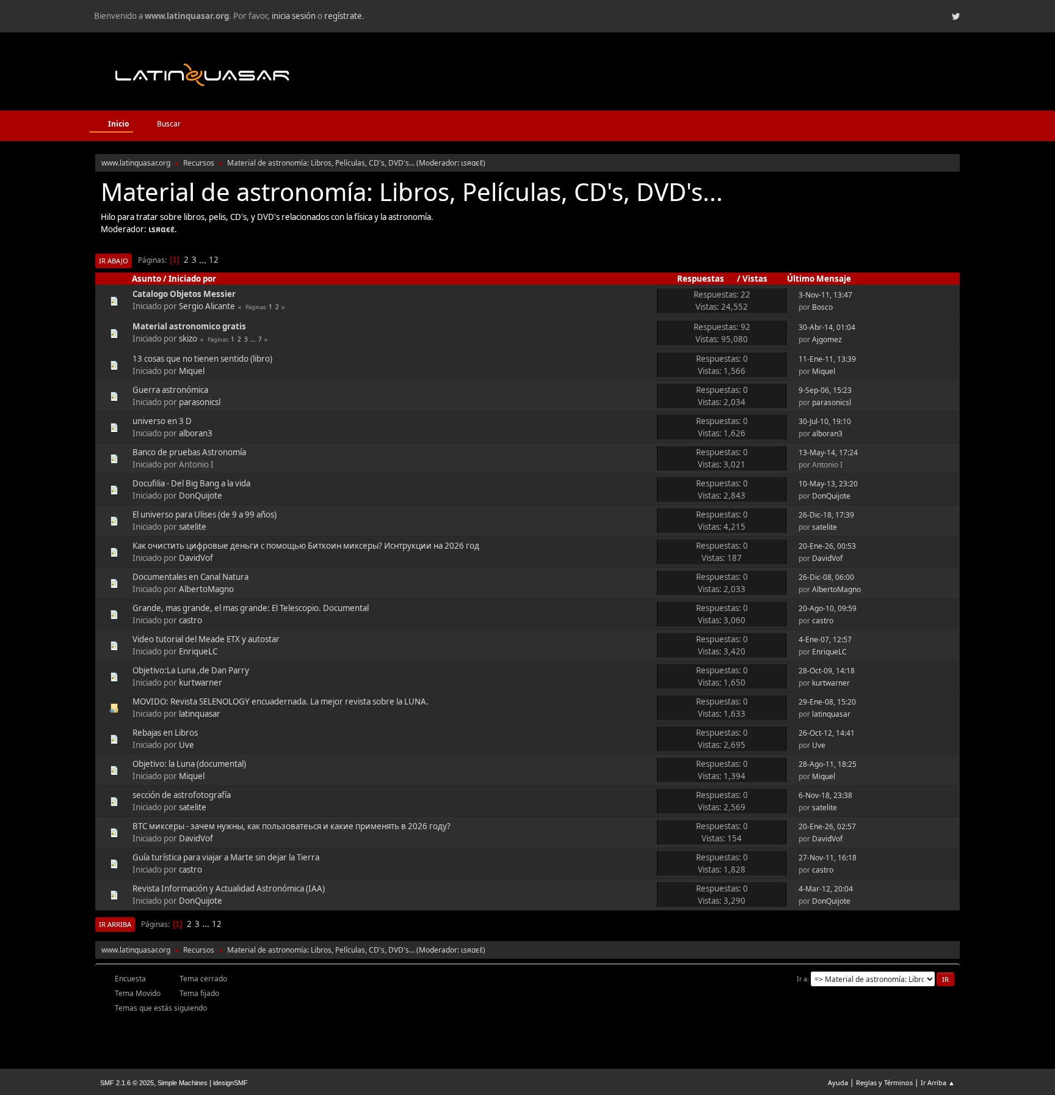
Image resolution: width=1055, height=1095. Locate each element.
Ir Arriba (115, 924)
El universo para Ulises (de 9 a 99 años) (204, 514)
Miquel (192, 370)
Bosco (822, 307)
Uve (186, 744)
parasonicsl (199, 402)
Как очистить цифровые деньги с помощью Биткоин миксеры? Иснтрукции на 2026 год (305, 545)
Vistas (754, 278)
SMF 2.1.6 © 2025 (127, 1082)
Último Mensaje (819, 278)
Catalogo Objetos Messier (184, 293)
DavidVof (196, 557)
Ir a (802, 978)
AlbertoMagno (206, 589)
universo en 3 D (162, 421)
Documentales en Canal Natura (190, 576)
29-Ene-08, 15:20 (827, 702)
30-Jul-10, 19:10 (825, 421)
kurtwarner (200, 682)
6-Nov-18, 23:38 (825, 795)
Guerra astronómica (170, 389)
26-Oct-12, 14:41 (827, 733)
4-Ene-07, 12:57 (825, 639)
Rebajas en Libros (165, 732)
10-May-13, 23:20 (828, 483)
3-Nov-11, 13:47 (825, 295)
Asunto (146, 278)
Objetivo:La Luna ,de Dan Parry (190, 670)
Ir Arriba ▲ (938, 1082)
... (203, 259)
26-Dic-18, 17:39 (826, 515)
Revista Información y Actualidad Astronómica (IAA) (228, 888)
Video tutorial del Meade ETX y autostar (206, 639)
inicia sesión (294, 15)
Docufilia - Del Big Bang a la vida (191, 483)
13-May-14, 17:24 (828, 452)
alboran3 (195, 433)
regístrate (343, 15)
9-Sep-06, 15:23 (825, 390)
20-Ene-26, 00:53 (827, 546)
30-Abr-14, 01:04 (827, 327)
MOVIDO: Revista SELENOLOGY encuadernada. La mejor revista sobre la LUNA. (280, 701)
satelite (192, 526)
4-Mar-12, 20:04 (826, 889)
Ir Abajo (113, 260)
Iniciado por (192, 278)
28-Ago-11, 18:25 (828, 764)
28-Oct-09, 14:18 (827, 670)
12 (214, 259)
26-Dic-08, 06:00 (826, 577)
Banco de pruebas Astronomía (189, 452)
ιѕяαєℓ (472, 163)
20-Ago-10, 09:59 (828, 608)
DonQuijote (200, 495)
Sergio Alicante (207, 306)
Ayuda (838, 1082)
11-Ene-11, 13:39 (827, 359)
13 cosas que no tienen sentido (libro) (202, 358)
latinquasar (199, 713)
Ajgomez (827, 339)
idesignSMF (230, 1082)
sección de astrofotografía (181, 794)
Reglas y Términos (884, 1082)
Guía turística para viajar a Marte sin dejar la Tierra (225, 857)
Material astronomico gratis (189, 326)
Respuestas (700, 278)
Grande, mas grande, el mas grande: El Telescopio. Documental (250, 607)
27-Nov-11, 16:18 (828, 857)
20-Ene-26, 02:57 (827, 826)
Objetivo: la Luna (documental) (189, 763)
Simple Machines (183, 1082)
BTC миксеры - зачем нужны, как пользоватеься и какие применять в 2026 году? (291, 826)
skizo (188, 338)
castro (190, 620)
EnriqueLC (198, 651)
